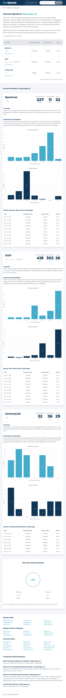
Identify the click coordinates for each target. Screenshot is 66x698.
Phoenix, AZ (27, 644)
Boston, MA (47, 642)
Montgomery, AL (49, 633)
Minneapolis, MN (49, 647)
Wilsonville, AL (48, 624)
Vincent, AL (47, 620)
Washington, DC (28, 649)
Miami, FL (47, 644)
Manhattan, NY (7, 649)
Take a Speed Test (31, 3)
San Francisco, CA (49, 645)
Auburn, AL (6, 633)
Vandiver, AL (27, 624)
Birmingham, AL (8, 635)
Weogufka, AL (48, 622)
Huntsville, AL (27, 635)
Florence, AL (27, 633)
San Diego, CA (27, 647)
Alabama (9, 8)
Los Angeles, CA (7, 645)
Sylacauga (16, 8)
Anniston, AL (7, 631)
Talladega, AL (27, 622)
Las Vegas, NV (48, 649)
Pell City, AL (6, 624)
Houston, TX (6, 647)
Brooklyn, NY (7, 642)
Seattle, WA (26, 642)
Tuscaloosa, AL (48, 635)
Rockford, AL (27, 620)
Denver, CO (26, 645)
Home (4, 8)
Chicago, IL (6, 644)
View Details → (9, 54)
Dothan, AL (26, 631)
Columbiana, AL (7, 622)
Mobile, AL (47, 631)
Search (58, 2)
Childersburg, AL (8, 620)
